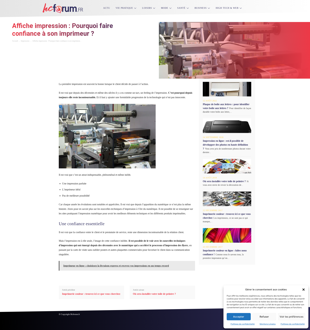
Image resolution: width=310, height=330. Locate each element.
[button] (303, 289)
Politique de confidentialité (243, 324)
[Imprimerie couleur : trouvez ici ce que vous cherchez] (227, 199)
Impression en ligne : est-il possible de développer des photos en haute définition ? (225, 144)
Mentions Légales (268, 324)
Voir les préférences (291, 316)
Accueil (15, 41)
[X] (23, 48)
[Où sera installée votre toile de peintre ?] (227, 166)
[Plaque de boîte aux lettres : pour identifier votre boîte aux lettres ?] (227, 89)
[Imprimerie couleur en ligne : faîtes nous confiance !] (227, 235)
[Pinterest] (30, 48)
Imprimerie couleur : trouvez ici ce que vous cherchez (91, 293)
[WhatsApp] (37, 48)
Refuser (264, 316)
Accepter (238, 316)
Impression (25, 41)
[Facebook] (15, 48)
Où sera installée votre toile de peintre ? (154, 293)
